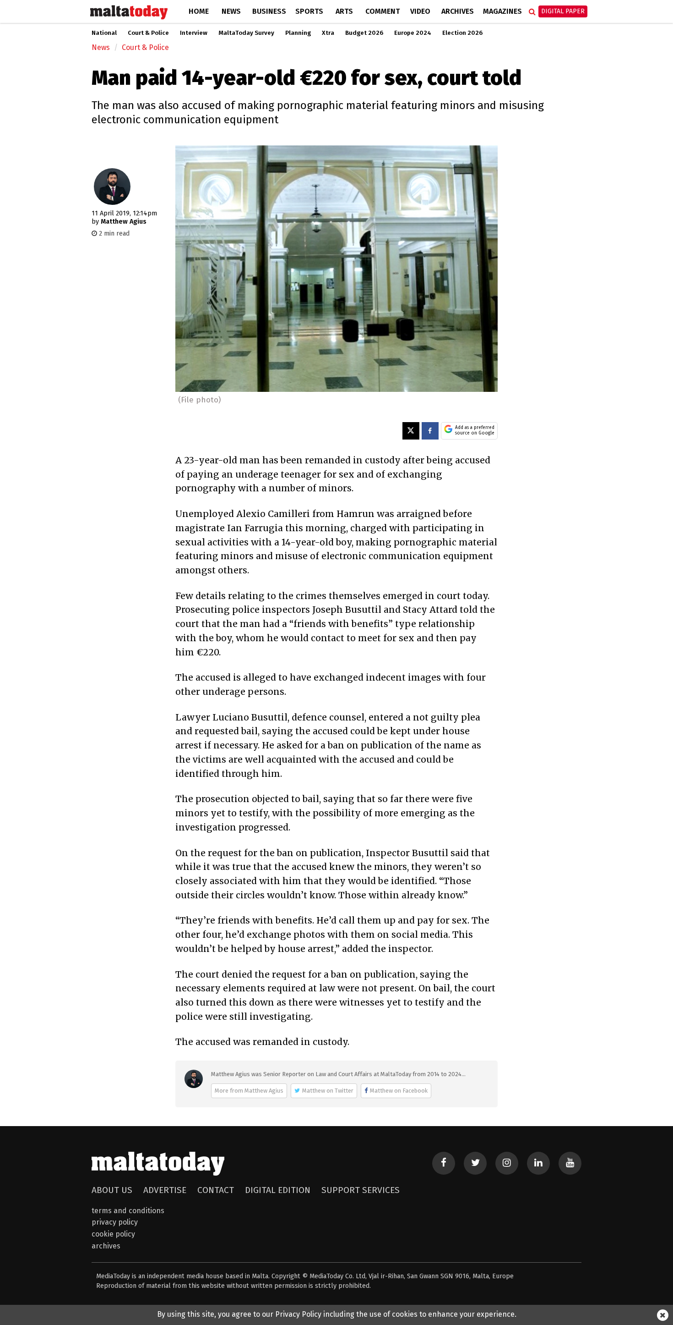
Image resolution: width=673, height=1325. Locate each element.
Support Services (360, 1190)
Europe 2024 (412, 33)
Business (269, 11)
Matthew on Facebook (399, 1090)
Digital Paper (563, 11)
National (104, 33)
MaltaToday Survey (246, 33)
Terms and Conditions (128, 1210)
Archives (457, 11)
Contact (215, 1190)
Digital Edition (277, 1190)
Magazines (502, 11)
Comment (382, 11)
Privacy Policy (115, 1222)
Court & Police (148, 33)
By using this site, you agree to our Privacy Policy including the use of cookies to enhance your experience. (336, 1314)
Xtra (328, 33)
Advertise (164, 1190)
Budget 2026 (364, 33)
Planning (298, 33)
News (231, 11)
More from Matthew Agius (249, 1090)
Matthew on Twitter (327, 1090)
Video (420, 11)
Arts (344, 11)
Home (199, 11)
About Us (112, 1190)
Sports (309, 11)
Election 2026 (462, 33)
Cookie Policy (113, 1234)
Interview (193, 33)
